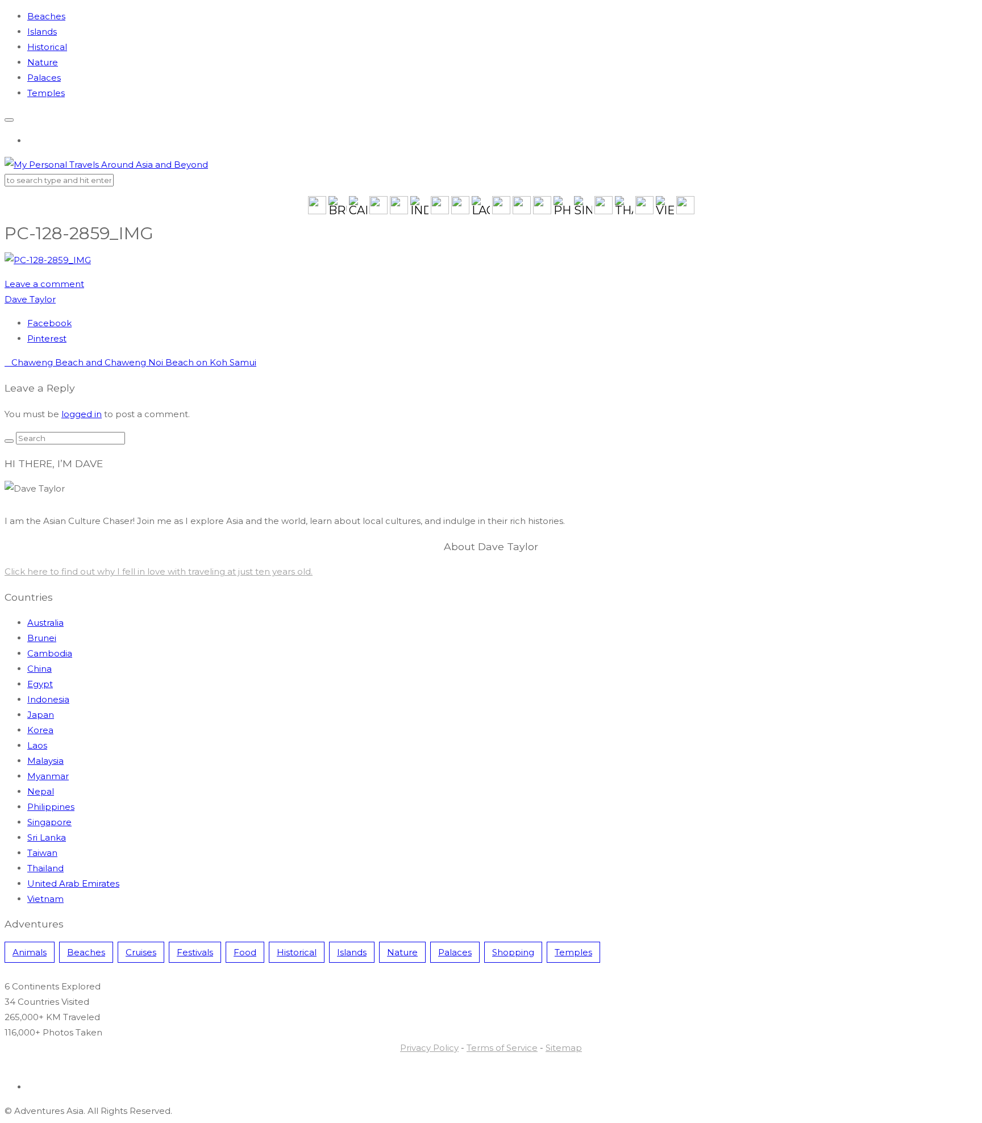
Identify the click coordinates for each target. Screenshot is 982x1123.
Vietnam (45, 898)
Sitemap (564, 1047)
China (39, 668)
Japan (40, 714)
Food (245, 952)
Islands (42, 31)
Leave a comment (44, 283)
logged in (81, 414)
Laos (37, 745)
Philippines (50, 806)
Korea (40, 730)
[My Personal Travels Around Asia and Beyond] (106, 164)
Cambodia (49, 653)
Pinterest (46, 338)
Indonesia (48, 699)
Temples (46, 93)
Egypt (40, 684)
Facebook (49, 323)
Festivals (195, 952)
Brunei (41, 638)
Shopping (513, 952)
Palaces (44, 77)
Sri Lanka (46, 837)
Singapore (49, 822)
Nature (42, 62)
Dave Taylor (30, 299)
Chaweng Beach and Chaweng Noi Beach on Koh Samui (130, 362)
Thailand (45, 868)
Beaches (46, 16)
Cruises (141, 952)
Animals (30, 952)
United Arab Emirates (73, 883)
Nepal (40, 791)
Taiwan (42, 852)
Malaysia (45, 760)
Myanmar (48, 776)
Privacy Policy (429, 1047)
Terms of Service (502, 1047)
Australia (45, 622)
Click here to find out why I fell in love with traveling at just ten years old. (159, 571)
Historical (47, 46)
